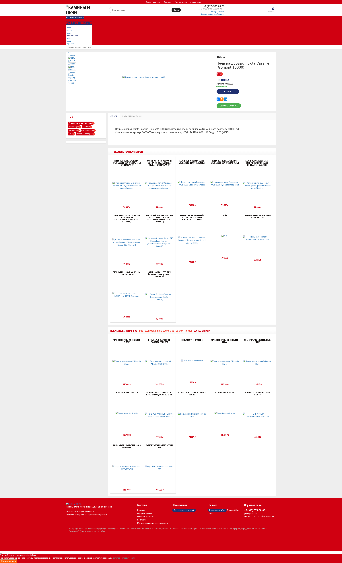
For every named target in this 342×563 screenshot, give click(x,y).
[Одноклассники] (222, 99)
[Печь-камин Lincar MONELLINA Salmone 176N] (257, 238)
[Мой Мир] (225, 99)
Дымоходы (73, 130)
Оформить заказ (144, 513)
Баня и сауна (74, 127)
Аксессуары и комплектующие (81, 123)
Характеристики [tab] (132, 116)
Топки (68, 41)
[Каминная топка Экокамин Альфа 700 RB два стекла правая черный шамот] (159, 186)
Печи (68, 38)
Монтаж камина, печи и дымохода (188, 2)
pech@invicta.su (217, 11)
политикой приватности (124, 558)
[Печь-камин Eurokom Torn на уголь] (192, 415)
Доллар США (233, 510)
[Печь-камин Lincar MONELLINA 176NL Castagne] (126, 295)
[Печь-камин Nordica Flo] (127, 413)
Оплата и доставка (153, 2)
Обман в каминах (229, 106)
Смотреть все (72, 36)
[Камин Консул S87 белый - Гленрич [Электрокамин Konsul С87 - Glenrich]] (192, 240)
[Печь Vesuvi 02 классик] (192, 360)
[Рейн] (224, 236)
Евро (211, 513)
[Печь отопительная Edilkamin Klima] (225, 362)
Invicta (69, 30)
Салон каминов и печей (184, 510)
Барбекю (70, 44)
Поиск (176, 10)
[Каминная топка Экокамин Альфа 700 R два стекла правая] (225, 183)
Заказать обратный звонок (212, 14)
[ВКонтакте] (218, 99)
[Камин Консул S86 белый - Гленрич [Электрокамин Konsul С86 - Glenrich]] (257, 186)
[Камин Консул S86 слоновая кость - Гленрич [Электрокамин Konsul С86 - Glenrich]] (126, 242)
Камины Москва (74, 47)
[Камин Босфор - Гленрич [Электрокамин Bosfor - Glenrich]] (159, 297)
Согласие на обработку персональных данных (86, 515)
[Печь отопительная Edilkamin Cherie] (126, 362)
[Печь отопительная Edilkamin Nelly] (257, 362)
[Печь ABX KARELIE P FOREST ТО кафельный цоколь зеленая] (159, 415)
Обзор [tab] (114, 116)
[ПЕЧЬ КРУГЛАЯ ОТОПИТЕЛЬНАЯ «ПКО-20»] (257, 415)
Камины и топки (87, 130)
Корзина (141, 510)
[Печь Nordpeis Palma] (225, 413)
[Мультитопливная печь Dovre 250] (159, 468)
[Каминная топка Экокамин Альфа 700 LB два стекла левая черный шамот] (126, 186)
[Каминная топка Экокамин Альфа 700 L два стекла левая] (192, 183)
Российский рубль (217, 510)
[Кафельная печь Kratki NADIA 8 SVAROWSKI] (126, 468)
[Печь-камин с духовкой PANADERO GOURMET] (159, 362)
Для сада (86, 127)
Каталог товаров (75, 17)
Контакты (167, 2)
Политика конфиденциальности (80, 511)
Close (68, 28)
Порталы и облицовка (85, 134)
